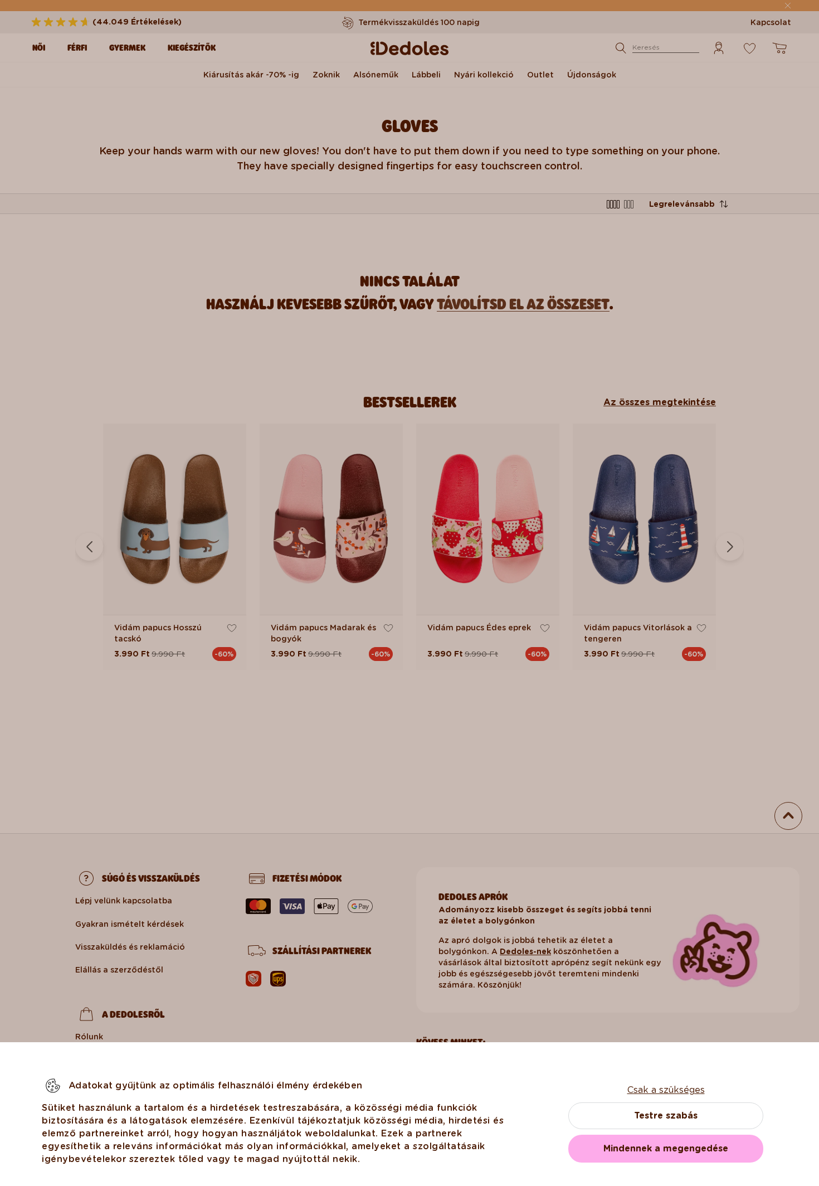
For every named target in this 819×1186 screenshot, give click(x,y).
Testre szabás (666, 1115)
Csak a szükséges (666, 1090)
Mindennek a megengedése (665, 1148)
